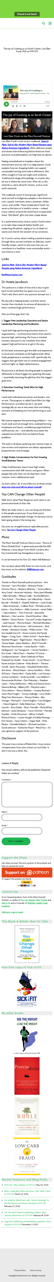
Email (5, 825)
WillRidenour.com (35, 569)
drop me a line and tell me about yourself (22, 487)
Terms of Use (35, 1270)
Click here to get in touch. (12, 912)
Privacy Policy (20, 1270)
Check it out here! (27, 14)
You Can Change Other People (21, 530)
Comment (7, 779)
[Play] (27, 126)
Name (5, 812)
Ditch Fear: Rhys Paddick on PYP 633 (20, 1185)
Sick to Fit (6, 903)
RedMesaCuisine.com (12, 274)
